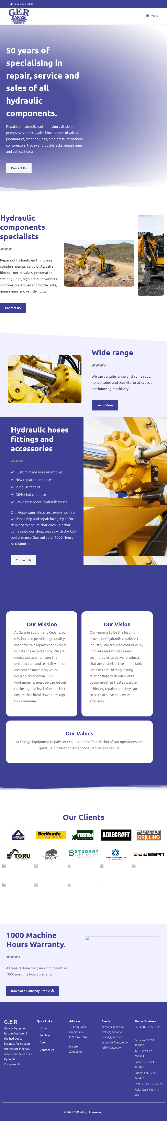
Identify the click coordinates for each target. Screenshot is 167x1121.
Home (43, 1028)
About (44, 1042)
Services (45, 1035)
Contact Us (47, 1049)
